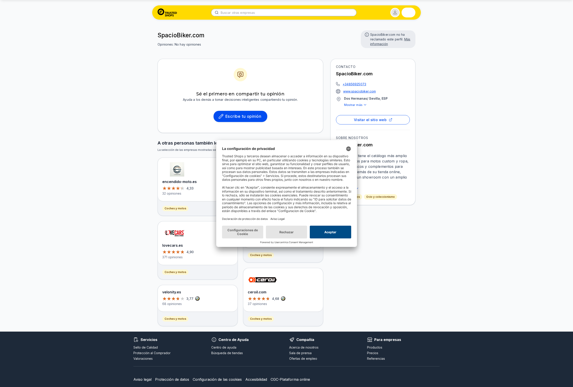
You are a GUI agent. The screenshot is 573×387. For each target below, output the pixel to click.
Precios (372, 353)
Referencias (376, 358)
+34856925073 (354, 84)
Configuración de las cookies (217, 379)
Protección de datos (172, 379)
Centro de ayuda (223, 347)
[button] (395, 12)
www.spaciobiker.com (359, 91)
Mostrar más (353, 105)
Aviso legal (142, 379)
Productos (374, 347)
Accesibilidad (256, 379)
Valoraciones (143, 358)
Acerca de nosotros (304, 347)
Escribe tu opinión (243, 116)
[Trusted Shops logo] (167, 12)
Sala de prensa (300, 353)
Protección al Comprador (152, 353)
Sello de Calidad (145, 347)
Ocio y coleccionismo (380, 196)
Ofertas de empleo (303, 358)
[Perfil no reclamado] (366, 34)
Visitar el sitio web (370, 120)
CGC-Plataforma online (290, 379)
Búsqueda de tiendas (227, 353)
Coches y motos (175, 208)
